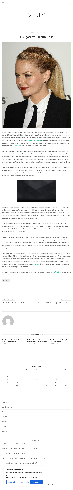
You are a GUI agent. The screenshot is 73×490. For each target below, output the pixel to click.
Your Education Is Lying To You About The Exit (16, 453)
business (6, 280)
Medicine (37, 264)
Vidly (36, 15)
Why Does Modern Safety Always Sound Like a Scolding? (20, 448)
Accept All (37, 482)
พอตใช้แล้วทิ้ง (56, 272)
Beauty (4, 402)
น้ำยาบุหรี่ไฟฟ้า (16, 146)
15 (56, 379)
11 (17, 379)
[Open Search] (70, 3)
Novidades (5, 431)
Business (5, 412)
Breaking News (42, 32)
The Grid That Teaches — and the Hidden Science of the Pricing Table (24, 458)
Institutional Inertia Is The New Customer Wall (16, 444)
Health (4, 426)
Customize (12, 482)
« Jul (3, 391)
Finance (5, 417)
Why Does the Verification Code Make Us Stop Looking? (19, 463)
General (4, 421)
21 (46, 382)
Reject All (25, 482)
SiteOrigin (50, 484)
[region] (25, 476)
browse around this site (33, 140)
